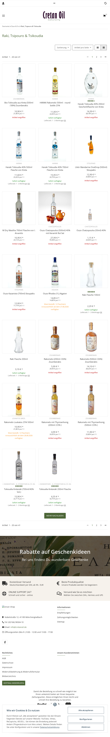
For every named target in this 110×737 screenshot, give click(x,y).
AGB (4, 658)
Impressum (7, 667)
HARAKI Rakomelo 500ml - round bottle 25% (55, 104)
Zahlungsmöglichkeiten (67, 617)
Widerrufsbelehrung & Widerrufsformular (21, 671)
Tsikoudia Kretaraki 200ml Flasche (55, 489)
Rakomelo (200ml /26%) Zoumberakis (55, 360)
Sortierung (62, 47)
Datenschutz (7, 662)
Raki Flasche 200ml (19, 359)
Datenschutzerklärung (49, 727)
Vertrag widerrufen (13, 683)
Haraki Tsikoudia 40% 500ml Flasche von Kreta (19, 168)
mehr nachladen (55, 515)
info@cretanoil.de (19, 627)
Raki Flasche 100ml (91, 294)
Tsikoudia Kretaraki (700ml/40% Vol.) (19, 490)
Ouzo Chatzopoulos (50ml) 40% (91, 230)
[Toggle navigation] (3, 15)
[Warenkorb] (104, 15)
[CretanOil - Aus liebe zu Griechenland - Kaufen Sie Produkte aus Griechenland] (54, 15)
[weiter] (105, 57)
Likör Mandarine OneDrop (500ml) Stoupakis (91, 168)
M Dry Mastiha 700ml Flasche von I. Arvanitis (18, 231)
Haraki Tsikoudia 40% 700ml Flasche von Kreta (55, 168)
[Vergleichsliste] (105, 3)
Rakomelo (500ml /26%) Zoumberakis (91, 360)
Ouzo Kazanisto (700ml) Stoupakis (19, 293)
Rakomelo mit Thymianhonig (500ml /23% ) (91, 423)
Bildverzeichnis (9, 676)
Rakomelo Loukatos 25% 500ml (19, 422)
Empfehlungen (63, 612)
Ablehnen (85, 727)
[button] (54, 3)
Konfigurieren (86, 719)
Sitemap (61, 621)
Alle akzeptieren (85, 710)
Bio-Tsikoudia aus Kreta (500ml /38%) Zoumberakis (18, 104)
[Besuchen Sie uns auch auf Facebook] (5, 642)
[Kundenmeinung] (91, 101)
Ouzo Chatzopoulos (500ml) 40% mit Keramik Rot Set (55, 231)
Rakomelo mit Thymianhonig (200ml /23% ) (55, 423)
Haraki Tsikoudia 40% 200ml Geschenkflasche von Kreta (91, 105)
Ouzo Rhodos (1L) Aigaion (55, 293)
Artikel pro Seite (81, 47)
